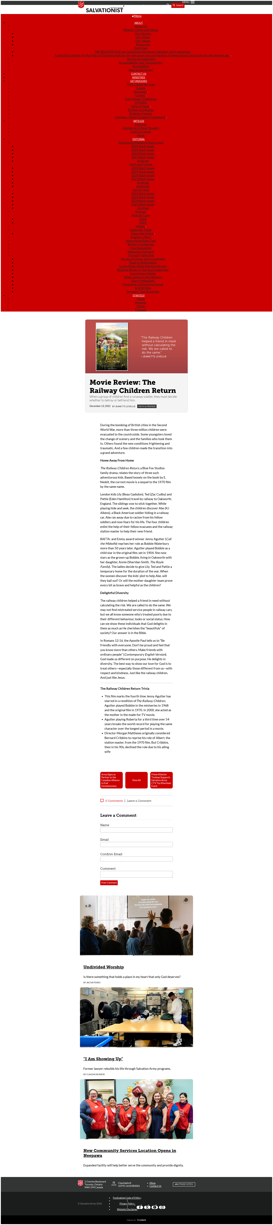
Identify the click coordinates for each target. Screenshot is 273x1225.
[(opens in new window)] (113, 1184)
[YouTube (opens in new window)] (155, 1207)
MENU (186, 2)
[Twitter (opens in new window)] (147, 1207)
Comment (108, 868)
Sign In (149, 5)
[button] (111, 780)
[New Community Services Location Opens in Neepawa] (136, 1137)
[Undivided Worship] (136, 954)
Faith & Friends (146, 406)
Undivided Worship (103, 967)
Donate (160, 5)
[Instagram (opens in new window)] (162, 1207)
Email (104, 839)
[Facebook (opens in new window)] (140, 1207)
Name (104, 825)
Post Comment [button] (109, 882)
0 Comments (114, 800)
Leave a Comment (139, 800)
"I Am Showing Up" (103, 1058)
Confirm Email (111, 854)
